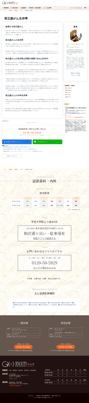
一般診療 (10, 10)
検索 (85, 7)
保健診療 (23, 7)
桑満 (27, 201)
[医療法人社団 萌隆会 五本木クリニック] (10, 3)
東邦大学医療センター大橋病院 (48, 304)
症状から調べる (68, 88)
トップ (4, 10)
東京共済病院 (66, 302)
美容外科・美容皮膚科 (35, 7)
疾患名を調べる (68, 90)
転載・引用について (56, 395)
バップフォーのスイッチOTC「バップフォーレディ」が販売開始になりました (26, 151)
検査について (68, 92)
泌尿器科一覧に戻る (11, 156)
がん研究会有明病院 (54, 302)
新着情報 (6, 7)
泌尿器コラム (68, 96)
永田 (57, 205)
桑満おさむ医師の (75, 74)
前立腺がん (5, 121)
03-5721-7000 (29, 350)
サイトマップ (31, 395)
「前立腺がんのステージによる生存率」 (17, 90)
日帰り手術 (67, 94)
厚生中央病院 (33, 304)
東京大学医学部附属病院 (20, 302)
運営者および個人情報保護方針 (43, 395)
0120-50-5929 (32, 132)
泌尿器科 (16, 10)
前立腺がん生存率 (29, 10)
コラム (21, 10)
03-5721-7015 (71, 350)
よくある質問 (47, 7)
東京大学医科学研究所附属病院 (38, 302)
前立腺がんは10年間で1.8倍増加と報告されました (20, 147)
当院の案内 (15, 7)
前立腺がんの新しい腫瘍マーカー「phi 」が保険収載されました (23, 149)
